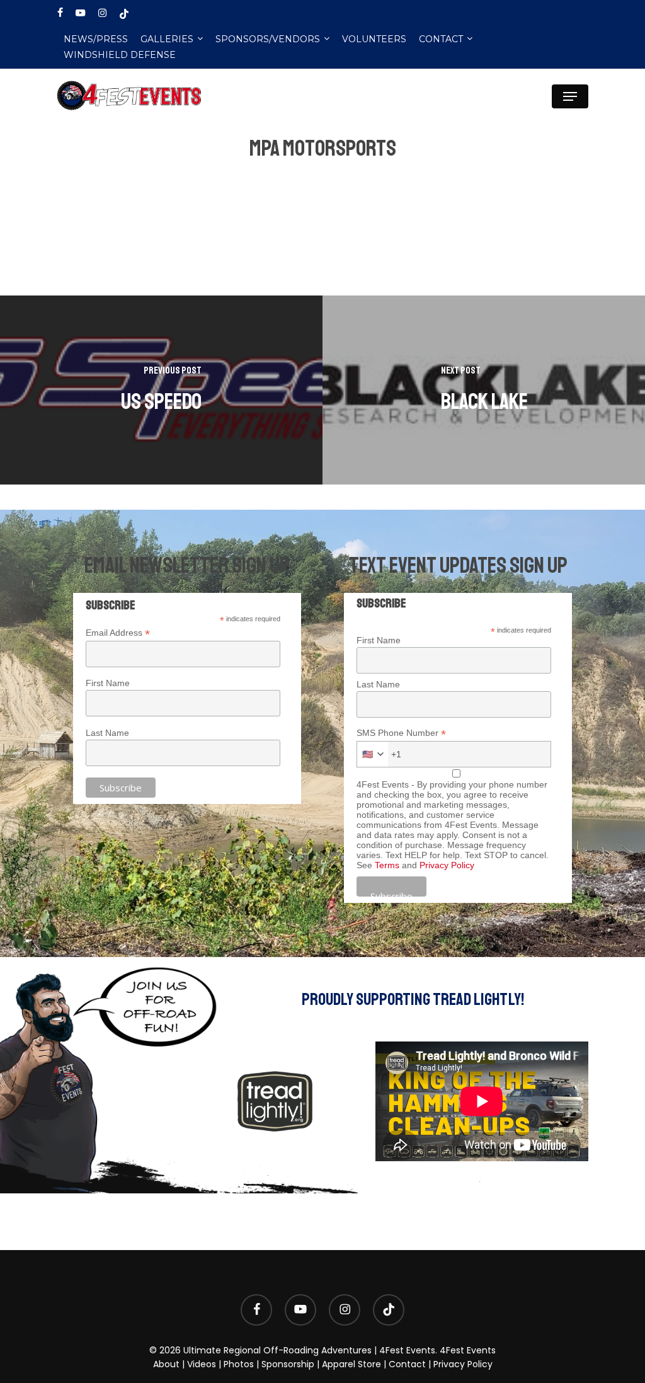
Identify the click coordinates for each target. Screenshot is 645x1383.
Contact (407, 1364)
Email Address (118, 633)
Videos (201, 1364)
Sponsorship (287, 1364)
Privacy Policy (447, 865)
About (166, 1364)
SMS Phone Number (401, 733)
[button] (570, 96)
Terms (387, 865)
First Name (108, 683)
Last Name (107, 733)
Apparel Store (351, 1364)
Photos (239, 1364)
